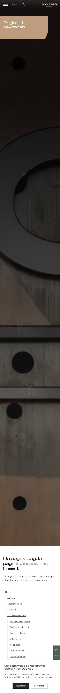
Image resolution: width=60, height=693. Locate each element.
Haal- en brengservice (20, 621)
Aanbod (11, 598)
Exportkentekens (17, 650)
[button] (22, 4)
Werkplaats (15, 644)
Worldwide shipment (19, 627)
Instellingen (39, 685)
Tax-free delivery (17, 633)
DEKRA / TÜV (15, 639)
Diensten (11, 609)
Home (8, 592)
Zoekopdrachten (17, 656)
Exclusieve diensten (16, 615)
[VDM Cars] (49, 5)
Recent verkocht (14, 603)
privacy (29, 677)
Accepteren (21, 685)
